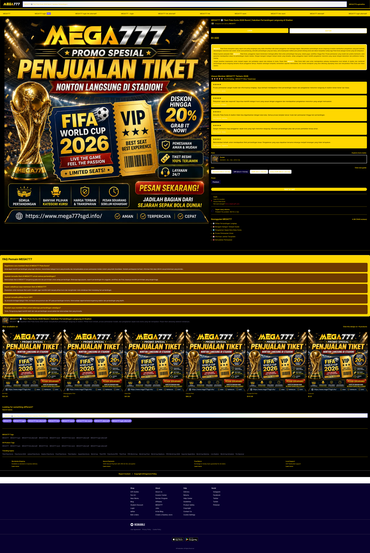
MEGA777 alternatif (317, 14)
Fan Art (133, 495)
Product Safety (188, 505)
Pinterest (216, 505)
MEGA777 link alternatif (166, 14)
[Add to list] (3, 331)
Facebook (216, 495)
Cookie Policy (157, 529)
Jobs (157, 508)
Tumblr (215, 502)
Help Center (187, 498)
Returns (186, 495)
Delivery (186, 492)
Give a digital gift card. (232, 204)
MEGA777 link (205, 14)
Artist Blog (159, 511)
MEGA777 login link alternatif (86, 14)
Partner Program (161, 498)
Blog (132, 502)
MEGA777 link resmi (278, 14)
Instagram (216, 492)
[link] (7, 421)
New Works (134, 498)
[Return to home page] (12, 4)
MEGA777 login (42, 14)
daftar (132, 511)
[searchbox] (185, 415)
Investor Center (161, 495)
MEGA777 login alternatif (358, 14)
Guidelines (187, 502)
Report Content (124, 474)
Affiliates (158, 502)
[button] (277, 364)
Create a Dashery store (163, 515)
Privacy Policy (146, 529)
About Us (158, 492)
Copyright (187, 508)
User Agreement (135, 529)
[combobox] (185, 4)
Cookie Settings (189, 515)
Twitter (215, 498)
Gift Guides (134, 492)
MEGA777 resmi (240, 14)
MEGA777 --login (127, 14)
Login (132, 508)
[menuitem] (6, 13)
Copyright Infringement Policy (145, 474)
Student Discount (136, 505)
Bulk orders (134, 515)
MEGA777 (6, 14)
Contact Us (187, 511)
